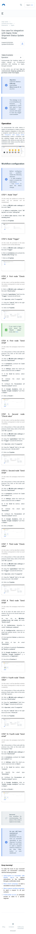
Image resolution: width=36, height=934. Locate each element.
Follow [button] (22, 44)
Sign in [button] (28, 5)
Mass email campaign (11, 884)
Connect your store (7, 23)
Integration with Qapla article (14, 134)
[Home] (6, 5)
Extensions (5, 25)
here (17, 332)
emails (17, 183)
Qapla (12, 25)
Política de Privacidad (21, 927)
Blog (3, 927)
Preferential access (10, 894)
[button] (21, 5)
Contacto (11, 927)
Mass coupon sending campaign (14, 888)
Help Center (5, 21)
